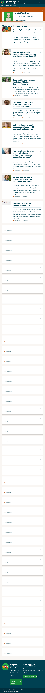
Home (2, 5)
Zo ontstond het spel (29, 676)
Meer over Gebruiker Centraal (13, 681)
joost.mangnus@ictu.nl (21, 20)
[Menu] (43, 2)
